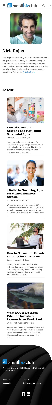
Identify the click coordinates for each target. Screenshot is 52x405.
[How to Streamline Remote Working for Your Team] (25, 237)
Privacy (12, 370)
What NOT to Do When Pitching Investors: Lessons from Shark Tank (25, 316)
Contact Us (7, 383)
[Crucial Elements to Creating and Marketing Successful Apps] (25, 111)
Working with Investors (16, 323)
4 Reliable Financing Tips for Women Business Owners (25, 193)
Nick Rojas (26, 138)
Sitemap (26, 379)
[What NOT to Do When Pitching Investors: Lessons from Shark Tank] (25, 297)
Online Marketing (14, 138)
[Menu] (3, 5)
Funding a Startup (14, 200)
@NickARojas (29, 72)
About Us (6, 379)
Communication (13, 260)
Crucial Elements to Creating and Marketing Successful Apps (24, 131)
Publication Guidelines (32, 383)
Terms (5, 370)
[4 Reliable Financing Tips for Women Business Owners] (25, 174)
